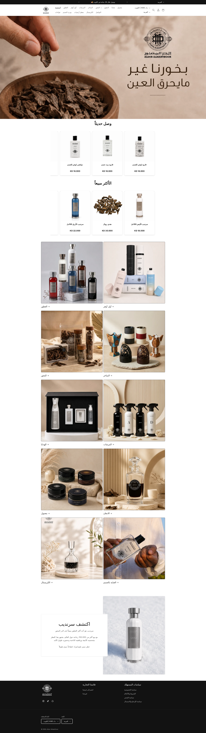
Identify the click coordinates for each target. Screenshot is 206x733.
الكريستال (45, 582)
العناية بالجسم (109, 582)
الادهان (106, 513)
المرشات (107, 444)
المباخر (106, 375)
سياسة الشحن (129, 698)
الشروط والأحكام (130, 694)
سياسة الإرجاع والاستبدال (133, 702)
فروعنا (85, 694)
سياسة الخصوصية (130, 690)
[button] (98, 7)
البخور (44, 375)
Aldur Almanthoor (52, 729)
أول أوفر (107, 306)
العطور (44, 306)
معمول (44, 513)
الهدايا (43, 444)
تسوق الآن (111, 72)
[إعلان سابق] (78, 2)
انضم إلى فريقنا (88, 690)
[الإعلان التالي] (127, 2)
